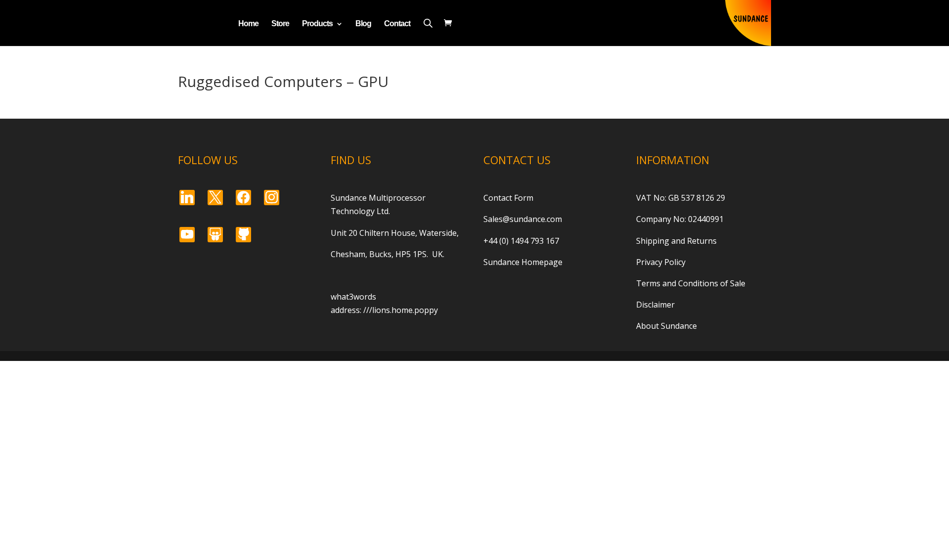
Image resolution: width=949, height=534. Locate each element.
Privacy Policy (661, 262)
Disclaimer (655, 304)
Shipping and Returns (676, 240)
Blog (363, 24)
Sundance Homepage (522, 262)
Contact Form (508, 197)
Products (317, 24)
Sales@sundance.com (522, 219)
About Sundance (666, 325)
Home (248, 24)
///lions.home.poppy (400, 310)
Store (280, 24)
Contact (397, 24)
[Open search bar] (428, 23)
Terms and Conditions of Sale (690, 283)
